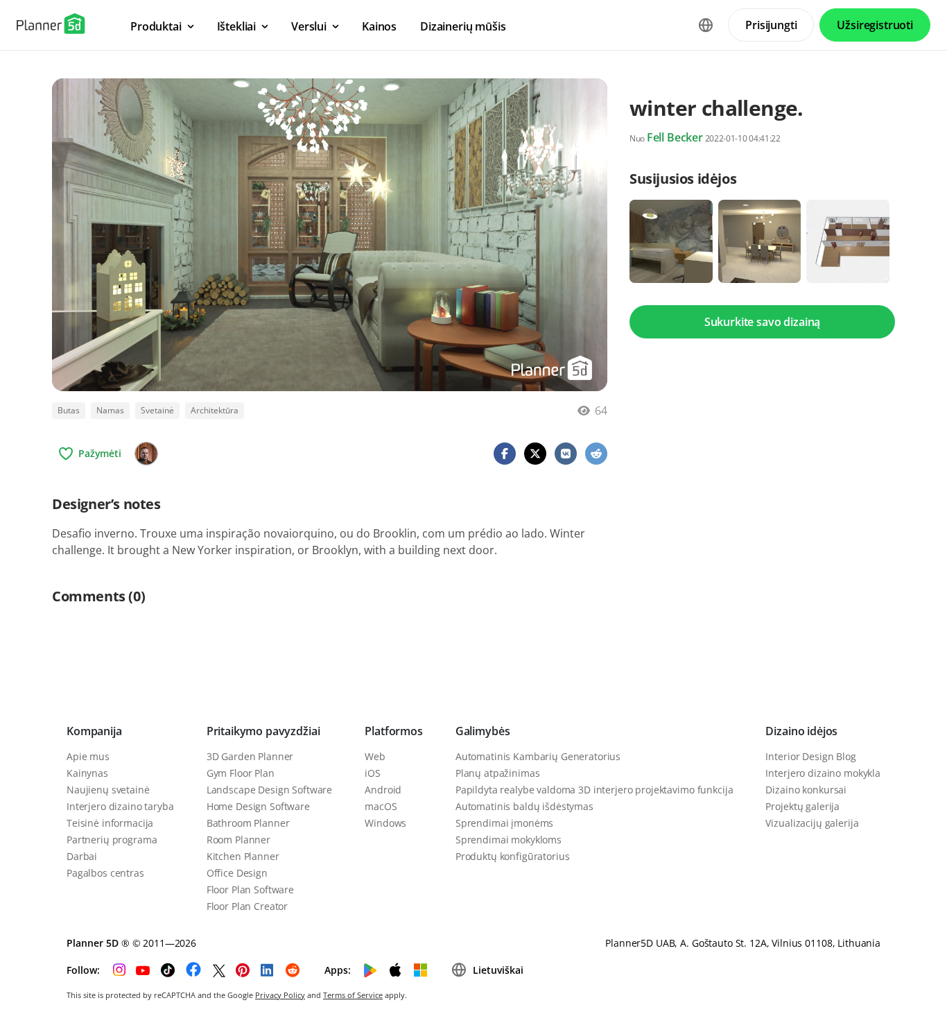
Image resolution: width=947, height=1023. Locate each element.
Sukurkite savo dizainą (762, 321)
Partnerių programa (112, 839)
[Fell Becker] (146, 453)
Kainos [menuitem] (379, 26)
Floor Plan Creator (247, 906)
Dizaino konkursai (805, 789)
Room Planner (238, 839)
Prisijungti (771, 25)
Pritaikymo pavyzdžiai (263, 731)
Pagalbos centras (105, 872)
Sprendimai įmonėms (504, 822)
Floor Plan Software (250, 889)
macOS (381, 806)
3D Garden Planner (250, 756)
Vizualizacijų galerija (811, 822)
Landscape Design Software (270, 789)
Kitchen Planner (243, 856)
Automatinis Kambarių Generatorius (537, 756)
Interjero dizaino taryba (120, 806)
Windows (385, 822)
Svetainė (157, 410)
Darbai (82, 856)
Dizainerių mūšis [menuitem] (462, 26)
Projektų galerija (802, 806)
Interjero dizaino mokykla (822, 773)
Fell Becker (675, 137)
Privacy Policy (280, 995)
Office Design (237, 872)
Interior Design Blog (810, 756)
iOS (373, 773)
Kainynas (87, 773)
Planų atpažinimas (497, 773)
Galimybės (482, 731)
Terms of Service (353, 995)
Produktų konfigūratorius (512, 856)
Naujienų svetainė (108, 789)
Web (375, 756)
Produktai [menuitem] (156, 26)
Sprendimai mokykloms (508, 839)
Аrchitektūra (214, 410)
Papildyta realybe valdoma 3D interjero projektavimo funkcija (594, 789)
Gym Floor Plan (241, 773)
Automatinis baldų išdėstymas (524, 806)
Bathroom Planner (248, 822)
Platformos (393, 731)
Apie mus (88, 756)
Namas (110, 410)
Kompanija (94, 731)
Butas (69, 410)
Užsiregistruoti (875, 25)
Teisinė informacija (110, 822)
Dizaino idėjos (801, 731)
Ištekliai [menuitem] (237, 26)
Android (383, 789)
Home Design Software (258, 806)
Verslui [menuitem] (309, 26)
